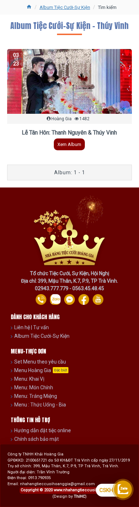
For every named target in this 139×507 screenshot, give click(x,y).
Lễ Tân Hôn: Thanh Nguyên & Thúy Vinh (69, 132)
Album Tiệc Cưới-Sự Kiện (65, 7)
